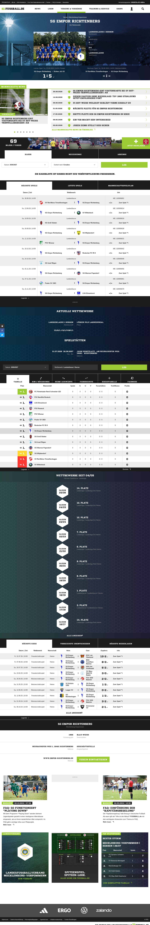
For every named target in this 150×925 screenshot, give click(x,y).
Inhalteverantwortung (56, 919)
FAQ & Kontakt (56, 2)
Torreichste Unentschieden (75, 644)
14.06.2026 (57, 97)
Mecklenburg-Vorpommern (78, 17)
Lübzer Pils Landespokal (90, 322)
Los (124, 165)
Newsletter (66, 2)
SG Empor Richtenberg (75, 724)
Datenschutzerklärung (16, 919)
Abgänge (122, 154)
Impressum (5, 919)
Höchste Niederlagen (120, 644)
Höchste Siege (29, 644)
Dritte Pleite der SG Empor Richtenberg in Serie (101, 114)
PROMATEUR (6, 2)
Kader (28, 154)
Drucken (125, 469)
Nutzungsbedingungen (31, 919)
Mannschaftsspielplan (120, 185)
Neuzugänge (75, 154)
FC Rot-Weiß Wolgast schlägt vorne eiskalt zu (102, 103)
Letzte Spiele (75, 185)
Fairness (132, 382)
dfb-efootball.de (21, 2)
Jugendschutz (44, 919)
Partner (48, 2)
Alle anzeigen (74, 635)
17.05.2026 (57, 114)
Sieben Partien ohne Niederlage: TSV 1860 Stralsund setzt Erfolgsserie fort (104, 97)
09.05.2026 (57, 119)
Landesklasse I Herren (101, 32)
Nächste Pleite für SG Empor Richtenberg (97, 108)
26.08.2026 (57, 91)
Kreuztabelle (109, 382)
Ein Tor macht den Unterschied (92, 120)
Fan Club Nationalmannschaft (36, 2)
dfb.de (13, 2)
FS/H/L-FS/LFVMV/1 (63, 330)
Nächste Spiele (29, 185)
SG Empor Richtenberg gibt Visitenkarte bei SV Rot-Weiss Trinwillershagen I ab (20, 120)
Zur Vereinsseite (75, 25)
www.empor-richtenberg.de (58, 758)
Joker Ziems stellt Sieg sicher (91, 125)
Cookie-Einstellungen (70, 919)
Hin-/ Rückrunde (41, 382)
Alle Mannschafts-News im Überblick (72, 130)
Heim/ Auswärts (63, 382)
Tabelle (18, 382)
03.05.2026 (57, 125)
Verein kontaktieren (93, 759)
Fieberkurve (86, 382)
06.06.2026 (57, 103)
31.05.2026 (57, 108)
